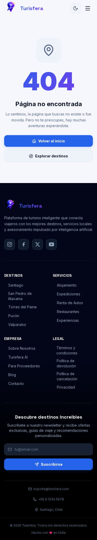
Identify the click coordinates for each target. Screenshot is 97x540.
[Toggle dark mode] (75, 8)
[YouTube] (51, 244)
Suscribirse (52, 464)
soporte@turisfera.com (51, 489)
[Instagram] (9, 244)
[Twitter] (37, 244)
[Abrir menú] (88, 8)
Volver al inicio (51, 141)
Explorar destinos (51, 156)
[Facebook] (23, 244)
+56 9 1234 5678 (51, 499)
